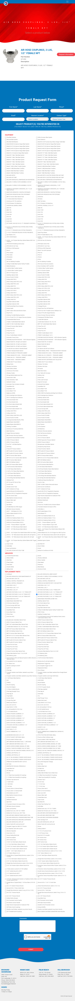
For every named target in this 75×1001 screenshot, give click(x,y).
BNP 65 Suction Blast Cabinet (14, 455)
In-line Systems (41, 426)
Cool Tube (40, 764)
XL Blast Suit (41, 768)
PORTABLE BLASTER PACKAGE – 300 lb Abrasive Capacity (21, 339)
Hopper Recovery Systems (13, 433)
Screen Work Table (11, 377)
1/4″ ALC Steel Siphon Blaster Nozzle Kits (17, 858)
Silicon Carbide (41, 560)
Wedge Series (10, 364)
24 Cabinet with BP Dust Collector (46, 348)
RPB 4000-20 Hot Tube (12, 246)
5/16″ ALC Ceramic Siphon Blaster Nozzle (17, 848)
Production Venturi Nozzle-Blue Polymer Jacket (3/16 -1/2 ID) (52, 876)
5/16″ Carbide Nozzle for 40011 (14, 875)
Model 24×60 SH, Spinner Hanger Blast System (18, 148)
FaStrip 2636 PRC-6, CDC (44, 411)
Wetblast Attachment (43, 500)
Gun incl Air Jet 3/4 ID (43, 705)
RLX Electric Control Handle (13, 902)
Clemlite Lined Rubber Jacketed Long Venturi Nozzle (19, 909)
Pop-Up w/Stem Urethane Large (45, 737)
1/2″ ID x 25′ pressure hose (44, 831)
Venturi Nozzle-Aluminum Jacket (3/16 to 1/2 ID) (50, 851)
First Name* (13, 107)
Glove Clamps (41, 670)
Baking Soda (10, 569)
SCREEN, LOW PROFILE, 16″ (13, 752)
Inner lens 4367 (10, 616)
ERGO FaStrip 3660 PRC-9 (44, 295)
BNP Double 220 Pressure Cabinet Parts (47, 637)
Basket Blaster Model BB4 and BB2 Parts (47, 598)
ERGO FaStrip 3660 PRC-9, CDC (14, 295)
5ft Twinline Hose (42, 837)
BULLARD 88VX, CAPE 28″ (44, 578)
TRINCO (9, 682)
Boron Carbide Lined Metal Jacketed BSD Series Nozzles (51, 911)
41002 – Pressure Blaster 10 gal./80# (16, 524)
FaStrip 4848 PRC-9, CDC (13, 284)
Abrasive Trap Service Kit (13, 779)
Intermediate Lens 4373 (12, 793)
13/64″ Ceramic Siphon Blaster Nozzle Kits (48, 861)
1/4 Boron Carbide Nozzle (13, 689)
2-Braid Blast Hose (42, 797)
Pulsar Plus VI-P (42, 326)
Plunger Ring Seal (11, 700)
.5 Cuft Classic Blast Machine (14, 475)
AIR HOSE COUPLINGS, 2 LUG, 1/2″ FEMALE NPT (37, 51)
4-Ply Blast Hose (11, 797)
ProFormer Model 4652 (43, 399)
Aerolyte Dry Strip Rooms (44, 446)
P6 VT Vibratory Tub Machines (45, 203)
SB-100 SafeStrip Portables (44, 261)
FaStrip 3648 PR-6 (11, 299)
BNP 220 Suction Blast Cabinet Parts (47, 629)
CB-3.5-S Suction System (44, 270)
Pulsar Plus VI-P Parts (43, 649)
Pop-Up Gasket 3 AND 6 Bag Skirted (46, 739)
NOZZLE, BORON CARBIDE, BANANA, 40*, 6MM (49, 744)
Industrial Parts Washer (43, 384)
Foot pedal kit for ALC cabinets (14, 661)
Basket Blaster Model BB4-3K (45, 422)
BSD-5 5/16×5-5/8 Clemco (44, 790)
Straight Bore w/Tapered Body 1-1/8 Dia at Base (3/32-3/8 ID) (21, 883)
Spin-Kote (40, 502)
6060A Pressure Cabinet (44, 442)
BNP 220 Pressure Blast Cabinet (14, 464)
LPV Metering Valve (42, 653)
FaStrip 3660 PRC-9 (11, 292)
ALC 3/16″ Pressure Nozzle (44, 888)
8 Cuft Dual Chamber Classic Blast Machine (48, 469)
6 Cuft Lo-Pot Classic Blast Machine (15, 471)
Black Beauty (41, 566)
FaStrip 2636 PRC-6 (11, 411)
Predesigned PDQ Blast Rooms (45, 317)
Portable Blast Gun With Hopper (14, 506)
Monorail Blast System (12, 139)
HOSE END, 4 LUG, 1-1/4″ (13, 587)
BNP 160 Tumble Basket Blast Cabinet (47, 324)
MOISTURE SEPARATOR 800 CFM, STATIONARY (18, 194)
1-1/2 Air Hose (41, 784)
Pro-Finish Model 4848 (12, 406)
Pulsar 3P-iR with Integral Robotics (46, 312)
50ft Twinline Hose (11, 839)
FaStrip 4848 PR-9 (11, 286)
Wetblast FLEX (10, 480)
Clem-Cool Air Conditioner (44, 486)
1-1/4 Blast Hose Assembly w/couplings (16, 777)
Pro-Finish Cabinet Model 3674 (45, 404)
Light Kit (9, 668)
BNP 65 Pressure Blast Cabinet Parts (47, 635)
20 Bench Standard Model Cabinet (15, 350)
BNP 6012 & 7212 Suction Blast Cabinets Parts (18, 635)
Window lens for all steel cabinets (46, 661)
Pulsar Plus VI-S (42, 330)
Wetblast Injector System (44, 540)
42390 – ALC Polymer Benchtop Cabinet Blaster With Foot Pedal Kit (21, 241)
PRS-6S (40, 257)
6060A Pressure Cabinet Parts (45, 620)
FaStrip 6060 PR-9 (42, 279)
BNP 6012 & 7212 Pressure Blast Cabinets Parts (49, 633)
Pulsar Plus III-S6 (42, 328)
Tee (39, 696)
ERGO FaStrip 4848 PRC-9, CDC (45, 286)
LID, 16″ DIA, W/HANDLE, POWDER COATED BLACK (19, 757)
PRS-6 (39, 259)
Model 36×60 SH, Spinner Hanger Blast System (49, 144)
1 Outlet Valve (10, 781)
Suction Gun (10, 502)
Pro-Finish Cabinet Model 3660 (14, 404)
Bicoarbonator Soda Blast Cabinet (46, 444)
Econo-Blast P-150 (11, 391)
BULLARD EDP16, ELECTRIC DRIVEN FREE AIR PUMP (51, 175)
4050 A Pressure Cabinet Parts (14, 622)
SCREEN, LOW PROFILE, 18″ (44, 752)
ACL (8, 680)
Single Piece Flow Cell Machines (45, 308)
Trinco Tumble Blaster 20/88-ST (14, 335)
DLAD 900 (9, 219)
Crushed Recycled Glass (12, 555)
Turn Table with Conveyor (44, 373)
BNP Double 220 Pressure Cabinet (46, 453)
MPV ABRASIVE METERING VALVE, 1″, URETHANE (19, 741)
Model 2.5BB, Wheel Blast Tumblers (15, 173)
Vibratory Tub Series (43, 364)
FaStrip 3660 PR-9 (42, 292)
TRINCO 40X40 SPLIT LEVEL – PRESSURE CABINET (50, 357)
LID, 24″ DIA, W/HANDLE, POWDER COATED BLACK (19, 759)
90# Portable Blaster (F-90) (44, 511)
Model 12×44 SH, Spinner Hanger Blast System (18, 150)
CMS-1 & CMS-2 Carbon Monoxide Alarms (48, 484)
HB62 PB (40, 207)
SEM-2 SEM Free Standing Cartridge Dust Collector (50, 393)
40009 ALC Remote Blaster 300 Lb (15, 522)
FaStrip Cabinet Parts (43, 605)
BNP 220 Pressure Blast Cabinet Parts (16, 629)
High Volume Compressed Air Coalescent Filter (49, 495)
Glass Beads (41, 562)
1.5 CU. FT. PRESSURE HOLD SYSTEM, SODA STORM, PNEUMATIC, (51, 227)
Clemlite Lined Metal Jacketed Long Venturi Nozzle (50, 909)
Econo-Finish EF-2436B (12, 417)
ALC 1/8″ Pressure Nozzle (44, 896)
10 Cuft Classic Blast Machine (14, 469)
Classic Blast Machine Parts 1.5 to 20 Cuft (17, 653)
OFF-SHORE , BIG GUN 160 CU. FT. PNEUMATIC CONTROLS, (21, 223)
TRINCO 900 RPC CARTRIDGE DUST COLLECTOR (49, 359)
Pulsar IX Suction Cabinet (44, 448)
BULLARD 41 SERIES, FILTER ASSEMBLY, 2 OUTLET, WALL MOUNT (52, 182)
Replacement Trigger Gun (44, 663)
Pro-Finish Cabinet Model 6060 (45, 406)
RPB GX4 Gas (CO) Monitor (44, 240)
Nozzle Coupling (11, 684)
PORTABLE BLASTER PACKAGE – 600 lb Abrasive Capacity (52, 337)
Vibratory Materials (42, 558)
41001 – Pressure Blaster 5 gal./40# (47, 522)
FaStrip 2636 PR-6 (11, 413)
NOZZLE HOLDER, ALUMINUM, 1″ (15, 716)
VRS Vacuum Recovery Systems (45, 264)
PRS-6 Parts (10, 614)
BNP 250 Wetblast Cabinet (13, 462)
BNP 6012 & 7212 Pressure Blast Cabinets (48, 457)
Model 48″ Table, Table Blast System (46, 162)
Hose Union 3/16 (11, 833)
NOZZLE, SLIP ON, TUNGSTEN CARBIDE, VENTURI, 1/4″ (51, 750)
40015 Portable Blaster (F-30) (45, 234)
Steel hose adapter (11, 837)
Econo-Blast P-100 (42, 391)
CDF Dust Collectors (43, 435)
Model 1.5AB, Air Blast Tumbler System (16, 166)
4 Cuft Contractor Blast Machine (14, 466)
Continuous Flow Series (12, 370)
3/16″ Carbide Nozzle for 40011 (14, 871)
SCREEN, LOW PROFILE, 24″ (13, 755)
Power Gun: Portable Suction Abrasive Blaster (49, 504)
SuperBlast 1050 (11, 388)
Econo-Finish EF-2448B (43, 275)
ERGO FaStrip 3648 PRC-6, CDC (14, 415)
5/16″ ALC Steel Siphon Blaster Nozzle (47, 844)
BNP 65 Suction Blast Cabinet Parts (15, 637)
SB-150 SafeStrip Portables (13, 261)
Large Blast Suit (10, 768)
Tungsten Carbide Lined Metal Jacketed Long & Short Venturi (21, 676)
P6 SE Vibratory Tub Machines (14, 203)
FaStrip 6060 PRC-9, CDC (44, 277)
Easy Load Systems (11, 548)
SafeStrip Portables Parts (44, 614)
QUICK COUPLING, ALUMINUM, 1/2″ (46, 718)
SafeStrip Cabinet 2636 (43, 397)
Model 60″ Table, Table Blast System (15, 162)
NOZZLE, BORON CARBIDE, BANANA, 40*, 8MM (18, 746)
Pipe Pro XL (9, 312)
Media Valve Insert (42, 700)
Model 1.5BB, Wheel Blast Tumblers (46, 173)
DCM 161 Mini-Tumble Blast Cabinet (15, 324)
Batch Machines (10, 431)
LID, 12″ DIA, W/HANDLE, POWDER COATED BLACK (50, 755)
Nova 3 (8, 250)
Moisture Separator (11, 831)
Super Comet (10, 543)
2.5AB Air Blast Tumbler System (14, 270)
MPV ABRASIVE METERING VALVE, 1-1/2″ (17, 744)
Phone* (61, 107)
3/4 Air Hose (41, 781)
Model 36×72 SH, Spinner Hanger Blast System (49, 146)
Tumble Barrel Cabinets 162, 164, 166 (47, 321)
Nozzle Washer (41, 682)
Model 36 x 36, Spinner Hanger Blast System (17, 153)
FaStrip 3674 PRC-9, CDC (44, 288)
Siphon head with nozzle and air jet (46, 824)
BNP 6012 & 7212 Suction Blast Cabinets (17, 457)
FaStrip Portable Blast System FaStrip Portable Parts (50, 610)
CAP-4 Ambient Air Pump (13, 489)
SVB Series (40, 196)
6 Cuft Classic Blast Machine (44, 471)
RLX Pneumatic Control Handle (14, 900)
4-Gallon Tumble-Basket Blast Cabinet (16, 321)
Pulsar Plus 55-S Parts (12, 646)
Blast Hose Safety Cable (43, 498)
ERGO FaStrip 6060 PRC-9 (44, 281)
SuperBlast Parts (11, 610)
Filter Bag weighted (42, 689)
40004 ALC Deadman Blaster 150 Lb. (16, 520)
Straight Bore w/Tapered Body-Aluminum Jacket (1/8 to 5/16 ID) (20, 856)
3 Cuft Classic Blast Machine (13, 473)
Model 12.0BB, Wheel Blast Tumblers (47, 168)
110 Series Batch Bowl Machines (14, 199)
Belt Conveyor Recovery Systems (15, 435)
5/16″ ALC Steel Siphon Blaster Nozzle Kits (17, 861)
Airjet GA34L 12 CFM (12, 707)
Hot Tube (9, 764)
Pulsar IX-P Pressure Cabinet (13, 448)
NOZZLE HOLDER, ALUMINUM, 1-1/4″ (47, 716)
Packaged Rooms (42, 306)
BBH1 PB (9, 210)
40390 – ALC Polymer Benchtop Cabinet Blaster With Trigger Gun (52, 537)
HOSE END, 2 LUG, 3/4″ (12, 589)
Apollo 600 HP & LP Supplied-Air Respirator (48, 491)
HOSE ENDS (41, 680)
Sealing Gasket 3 (42, 828)
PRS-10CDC (9, 255)
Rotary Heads (10, 308)
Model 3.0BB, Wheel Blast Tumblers (46, 170)
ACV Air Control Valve (12, 495)
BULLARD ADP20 (11, 175)
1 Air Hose (9, 786)
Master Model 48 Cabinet (44, 344)
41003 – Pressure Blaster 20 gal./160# (47, 524)
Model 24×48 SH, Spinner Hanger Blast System (49, 148)
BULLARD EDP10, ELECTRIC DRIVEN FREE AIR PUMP (51, 177)
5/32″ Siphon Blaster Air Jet (44, 853)
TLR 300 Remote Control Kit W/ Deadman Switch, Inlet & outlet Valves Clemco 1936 (51, 617)
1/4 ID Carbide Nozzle (12, 711)
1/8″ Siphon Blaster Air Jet (13, 853)
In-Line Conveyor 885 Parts (13, 605)
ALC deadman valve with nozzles (15, 828)
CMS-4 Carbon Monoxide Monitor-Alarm (16, 310)
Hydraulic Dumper (11, 382)
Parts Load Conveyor (43, 379)
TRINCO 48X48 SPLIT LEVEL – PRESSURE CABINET (19, 355)
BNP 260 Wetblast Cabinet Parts (45, 631)
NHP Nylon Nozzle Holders (44, 902)
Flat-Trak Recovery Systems (44, 433)
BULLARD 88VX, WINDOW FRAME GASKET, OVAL (18, 815)
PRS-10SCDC (10, 252)
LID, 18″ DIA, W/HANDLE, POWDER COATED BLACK (50, 757)
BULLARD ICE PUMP (12, 177)
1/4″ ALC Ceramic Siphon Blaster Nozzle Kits (48, 863)
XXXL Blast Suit (41, 770)
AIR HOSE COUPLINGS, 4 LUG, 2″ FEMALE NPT (49, 589)
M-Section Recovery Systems (45, 431)
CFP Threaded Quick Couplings (14, 911)
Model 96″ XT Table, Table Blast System (47, 153)
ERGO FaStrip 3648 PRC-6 (44, 413)
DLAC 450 (9, 214)
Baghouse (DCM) (11, 393)
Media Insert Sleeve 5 (12, 702)
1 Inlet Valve (10, 784)
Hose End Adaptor (11, 687)
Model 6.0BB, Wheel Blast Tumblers (15, 170)
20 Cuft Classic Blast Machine (45, 466)
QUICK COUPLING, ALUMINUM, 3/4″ (15, 720)
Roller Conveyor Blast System (45, 137)
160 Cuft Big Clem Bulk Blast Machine (47, 475)
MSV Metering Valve (11, 655)
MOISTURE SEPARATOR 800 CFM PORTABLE (49, 194)
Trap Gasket (10, 696)
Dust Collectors (41, 139)
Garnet (39, 555)
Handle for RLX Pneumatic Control (46, 904)
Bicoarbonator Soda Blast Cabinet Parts (16, 620)
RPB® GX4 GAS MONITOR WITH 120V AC (17, 761)
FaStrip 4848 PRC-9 (42, 284)
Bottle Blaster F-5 (42, 513)
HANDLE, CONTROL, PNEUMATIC (14, 583)
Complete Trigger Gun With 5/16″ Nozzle (17, 826)
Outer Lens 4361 (42, 793)
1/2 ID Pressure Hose (43, 833)
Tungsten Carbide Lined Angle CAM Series (48, 676)
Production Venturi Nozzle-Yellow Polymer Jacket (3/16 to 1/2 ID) (52, 866)
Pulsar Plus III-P (10, 328)
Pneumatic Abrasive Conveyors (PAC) (47, 506)
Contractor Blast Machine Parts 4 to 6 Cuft (48, 651)
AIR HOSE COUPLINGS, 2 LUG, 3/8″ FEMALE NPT (18, 596)
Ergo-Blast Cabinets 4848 (13, 301)
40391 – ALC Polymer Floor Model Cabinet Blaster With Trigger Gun (51, 530)
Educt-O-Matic (41, 546)
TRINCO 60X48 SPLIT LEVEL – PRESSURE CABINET (50, 353)
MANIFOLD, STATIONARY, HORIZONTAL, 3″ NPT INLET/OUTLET (49, 186)
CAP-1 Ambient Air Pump (44, 489)
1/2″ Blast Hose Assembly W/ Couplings (16, 775)
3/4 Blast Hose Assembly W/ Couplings (47, 775)
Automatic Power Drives (12, 337)
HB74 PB (9, 207)
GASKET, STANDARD (12, 727)
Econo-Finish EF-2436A (12, 277)
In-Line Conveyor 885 (43, 408)
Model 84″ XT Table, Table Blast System (47, 155)
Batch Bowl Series (42, 370)
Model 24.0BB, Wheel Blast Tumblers (47, 166)
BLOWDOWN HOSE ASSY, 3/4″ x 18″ (15, 735)
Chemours (40, 564)
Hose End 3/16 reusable (44, 835)
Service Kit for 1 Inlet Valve (44, 890)
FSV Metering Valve (42, 655)
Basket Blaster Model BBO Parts (14, 601)
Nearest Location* (37, 116)
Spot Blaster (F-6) (11, 234)
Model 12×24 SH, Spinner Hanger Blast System (49, 150)
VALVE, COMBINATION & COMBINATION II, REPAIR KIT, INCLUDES (51, 732)
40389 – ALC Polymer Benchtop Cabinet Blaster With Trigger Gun (21, 541)
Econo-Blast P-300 (42, 388)
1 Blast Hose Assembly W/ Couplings (47, 777)
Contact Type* (61, 116)
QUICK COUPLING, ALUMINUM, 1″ (46, 720)
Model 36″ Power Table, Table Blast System (48, 164)
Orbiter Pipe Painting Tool (44, 804)
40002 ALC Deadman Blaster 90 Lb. (15, 518)
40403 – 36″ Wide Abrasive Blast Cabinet (17, 527)
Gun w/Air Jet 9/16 (11, 705)
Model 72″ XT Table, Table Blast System (47, 157)
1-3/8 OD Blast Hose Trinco (44, 711)
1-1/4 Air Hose (41, 786)
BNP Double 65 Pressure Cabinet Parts (47, 640)
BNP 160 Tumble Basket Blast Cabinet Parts (17, 624)
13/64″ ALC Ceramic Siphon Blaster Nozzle (17, 846)
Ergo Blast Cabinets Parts (44, 607)
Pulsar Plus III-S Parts (12, 644)
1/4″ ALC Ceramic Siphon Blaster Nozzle (47, 846)
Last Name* (37, 107)
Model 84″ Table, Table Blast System (15, 157)
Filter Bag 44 (41, 691)
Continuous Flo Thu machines (14, 201)
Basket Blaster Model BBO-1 (13, 422)
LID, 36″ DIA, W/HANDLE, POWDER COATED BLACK (50, 759)
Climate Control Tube (12, 486)
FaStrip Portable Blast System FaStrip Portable (18, 264)
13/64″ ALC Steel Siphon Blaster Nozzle (16, 842)
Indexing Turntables (11, 426)
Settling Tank (41, 375)
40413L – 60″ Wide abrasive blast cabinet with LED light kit (21, 534)
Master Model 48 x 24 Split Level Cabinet (16, 344)
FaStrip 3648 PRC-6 (42, 297)
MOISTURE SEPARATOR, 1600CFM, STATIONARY (18, 192)
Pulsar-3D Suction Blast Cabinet (14, 326)
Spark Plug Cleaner (42, 232)
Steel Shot (9, 560)
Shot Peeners (41, 424)
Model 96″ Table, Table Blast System (15, 155)
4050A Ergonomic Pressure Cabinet (46, 440)
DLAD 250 (40, 221)
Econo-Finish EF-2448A (43, 415)
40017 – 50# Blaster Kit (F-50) (14, 511)
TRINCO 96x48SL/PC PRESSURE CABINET (17, 353)
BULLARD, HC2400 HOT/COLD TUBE (15, 550)
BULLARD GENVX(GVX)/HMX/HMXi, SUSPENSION (19, 819)
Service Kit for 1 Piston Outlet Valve (15, 888)
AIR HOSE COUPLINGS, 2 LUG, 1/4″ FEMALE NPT (49, 596)
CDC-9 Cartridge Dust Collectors (45, 395)
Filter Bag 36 (10, 693)
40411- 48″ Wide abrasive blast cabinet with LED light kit (51, 534)
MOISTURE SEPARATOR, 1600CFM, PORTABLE (49, 192)
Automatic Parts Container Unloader (15, 384)
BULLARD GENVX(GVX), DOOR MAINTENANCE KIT (19, 576)
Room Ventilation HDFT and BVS (46, 266)
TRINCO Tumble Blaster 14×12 (45, 335)
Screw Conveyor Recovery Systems (46, 315)
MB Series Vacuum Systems (13, 509)
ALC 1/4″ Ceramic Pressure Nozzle (15, 885)
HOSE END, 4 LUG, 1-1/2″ (44, 585)
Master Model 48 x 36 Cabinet (45, 341)
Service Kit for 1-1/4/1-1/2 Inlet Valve (47, 882)
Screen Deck (41, 377)
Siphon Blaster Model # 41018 (14, 513)
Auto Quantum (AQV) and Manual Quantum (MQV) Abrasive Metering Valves (21, 658)
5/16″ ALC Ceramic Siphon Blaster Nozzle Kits (18, 865)
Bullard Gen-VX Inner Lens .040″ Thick (16, 813)
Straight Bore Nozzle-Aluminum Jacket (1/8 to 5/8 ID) (20, 863)
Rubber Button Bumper (12, 898)
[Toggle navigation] (67, 1)
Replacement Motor (42, 668)
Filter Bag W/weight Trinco (13, 691)
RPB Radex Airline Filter (43, 243)
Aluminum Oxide (42, 569)
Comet (39, 548)
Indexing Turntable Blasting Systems (16, 315)
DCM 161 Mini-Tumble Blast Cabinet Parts (48, 624)
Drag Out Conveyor (42, 382)
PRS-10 (40, 255)
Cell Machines (41, 428)
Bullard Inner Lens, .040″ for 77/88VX (16, 810)
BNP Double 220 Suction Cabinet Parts (16, 640)
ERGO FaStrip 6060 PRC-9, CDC (14, 281)
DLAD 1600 (40, 216)
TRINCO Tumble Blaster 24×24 (45, 333)
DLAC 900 (9, 212)
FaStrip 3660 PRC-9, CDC (44, 290)
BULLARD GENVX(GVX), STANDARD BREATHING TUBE (20, 817)
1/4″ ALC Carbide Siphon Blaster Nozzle (47, 848)
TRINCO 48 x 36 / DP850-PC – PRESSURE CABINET (50, 355)
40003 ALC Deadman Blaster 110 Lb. (47, 518)
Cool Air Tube (41, 482)
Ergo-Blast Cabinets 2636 (44, 304)
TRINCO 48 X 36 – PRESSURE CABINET (16, 357)
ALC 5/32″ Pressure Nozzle (13, 892)
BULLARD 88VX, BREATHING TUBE (46, 815)
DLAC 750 (40, 212)
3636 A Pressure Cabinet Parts (45, 622)
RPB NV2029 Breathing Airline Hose (15, 243)
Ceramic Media (10, 566)
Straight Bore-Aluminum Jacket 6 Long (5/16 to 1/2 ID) (20, 890)
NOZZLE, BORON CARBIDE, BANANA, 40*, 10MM (49, 746)
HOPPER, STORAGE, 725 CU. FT (45, 205)
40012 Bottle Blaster (12, 237)
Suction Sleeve (10, 698)
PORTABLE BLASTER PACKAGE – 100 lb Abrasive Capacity (52, 339)
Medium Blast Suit (42, 766)
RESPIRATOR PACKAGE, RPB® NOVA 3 (16, 766)
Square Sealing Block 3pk (13, 835)
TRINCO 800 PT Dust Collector (14, 362)
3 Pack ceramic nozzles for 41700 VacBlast (17, 869)
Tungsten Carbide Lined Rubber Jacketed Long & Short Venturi (20, 673)
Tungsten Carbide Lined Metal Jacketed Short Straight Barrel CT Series (52, 673)
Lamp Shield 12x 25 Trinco (44, 702)
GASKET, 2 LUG (41, 727)
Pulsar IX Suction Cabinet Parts (45, 642)
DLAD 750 (40, 219)
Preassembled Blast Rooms (13, 319)
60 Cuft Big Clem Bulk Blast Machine (46, 477)
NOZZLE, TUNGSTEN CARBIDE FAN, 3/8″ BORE (49, 748)
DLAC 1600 (40, 210)
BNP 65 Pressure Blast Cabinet (45, 455)
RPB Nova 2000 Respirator (44, 248)
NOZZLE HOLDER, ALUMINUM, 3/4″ (46, 713)
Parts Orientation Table (12, 379)
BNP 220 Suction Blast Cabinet (45, 462)
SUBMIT (30, 949)
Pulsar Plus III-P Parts (12, 649)
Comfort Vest (10, 484)
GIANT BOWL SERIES (12, 368)
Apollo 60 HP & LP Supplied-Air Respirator (17, 493)
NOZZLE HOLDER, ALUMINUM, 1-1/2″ (16, 718)
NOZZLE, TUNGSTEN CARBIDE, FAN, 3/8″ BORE (18, 748)
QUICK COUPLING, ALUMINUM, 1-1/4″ (16, 722)
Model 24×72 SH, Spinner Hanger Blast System (18, 146)
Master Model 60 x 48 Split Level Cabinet (16, 341)
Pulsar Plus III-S (10, 333)
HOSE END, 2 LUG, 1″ (43, 587)
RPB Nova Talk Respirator (13, 248)
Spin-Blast (9, 504)
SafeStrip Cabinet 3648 (12, 275)
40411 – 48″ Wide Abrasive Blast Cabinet (17, 529)
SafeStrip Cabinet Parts (43, 601)
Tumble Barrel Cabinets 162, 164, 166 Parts (17, 626)
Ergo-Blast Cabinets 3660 (44, 301)
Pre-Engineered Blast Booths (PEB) (15, 420)
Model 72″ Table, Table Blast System (15, 159)
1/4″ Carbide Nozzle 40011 (13, 873)
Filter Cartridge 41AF (43, 819)
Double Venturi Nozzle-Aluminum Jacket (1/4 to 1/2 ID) (51, 871)
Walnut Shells (10, 558)
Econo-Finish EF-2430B (43, 417)
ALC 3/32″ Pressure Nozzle (13, 896)
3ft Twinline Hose (42, 839)
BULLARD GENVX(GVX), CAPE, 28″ (15, 822)
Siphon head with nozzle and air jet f (15, 824)
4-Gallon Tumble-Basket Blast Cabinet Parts (48, 626)
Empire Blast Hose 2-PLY (12, 598)
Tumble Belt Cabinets (43, 319)
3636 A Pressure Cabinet (13, 440)
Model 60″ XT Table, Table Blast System (47, 159)
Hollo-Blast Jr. (41, 509)
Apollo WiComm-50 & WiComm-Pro (15, 491)
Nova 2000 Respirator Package (45, 761)
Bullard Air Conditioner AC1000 (45, 550)
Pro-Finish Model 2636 (12, 402)
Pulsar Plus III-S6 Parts (43, 646)
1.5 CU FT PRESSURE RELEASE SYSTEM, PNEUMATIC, (20, 232)
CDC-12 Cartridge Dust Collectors (15, 397)
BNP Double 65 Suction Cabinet (14, 451)
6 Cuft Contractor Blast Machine (45, 464)
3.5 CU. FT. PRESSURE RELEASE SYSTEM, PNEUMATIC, (51, 230)
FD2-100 (9, 216)
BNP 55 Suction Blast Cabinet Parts (15, 196)
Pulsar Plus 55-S (11, 330)
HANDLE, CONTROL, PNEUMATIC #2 (46, 581)
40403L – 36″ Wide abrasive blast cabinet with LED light (20, 537)
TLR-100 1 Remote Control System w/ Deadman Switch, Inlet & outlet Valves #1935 (21, 879)
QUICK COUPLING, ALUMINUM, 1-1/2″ (47, 722)
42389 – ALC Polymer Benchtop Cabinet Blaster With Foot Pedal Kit (52, 237)
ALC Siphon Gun (11, 663)
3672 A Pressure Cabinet (44, 437)
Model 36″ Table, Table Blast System (15, 164)
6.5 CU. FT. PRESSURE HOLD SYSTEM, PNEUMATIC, (19, 230)
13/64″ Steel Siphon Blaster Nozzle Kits (47, 855)
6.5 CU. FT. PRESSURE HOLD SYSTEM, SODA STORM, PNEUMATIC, (51, 224)
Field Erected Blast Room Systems (15, 306)
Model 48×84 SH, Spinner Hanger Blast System (18, 144)
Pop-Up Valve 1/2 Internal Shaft (14, 790)
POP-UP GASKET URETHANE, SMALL (16, 737)
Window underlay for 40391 (13, 665)
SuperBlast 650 (10, 386)
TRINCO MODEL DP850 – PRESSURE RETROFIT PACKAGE (52, 350)
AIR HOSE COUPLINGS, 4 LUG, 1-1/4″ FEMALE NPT (50, 592)
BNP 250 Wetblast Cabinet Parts (14, 631)
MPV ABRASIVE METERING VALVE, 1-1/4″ (48, 741)
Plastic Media (10, 562)
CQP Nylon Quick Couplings (13, 907)
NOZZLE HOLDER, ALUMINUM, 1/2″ (15, 713)
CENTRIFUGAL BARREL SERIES (14, 205)
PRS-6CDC (9, 259)
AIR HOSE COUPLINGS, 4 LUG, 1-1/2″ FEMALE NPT (19, 592)
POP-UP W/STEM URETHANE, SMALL (47, 735)
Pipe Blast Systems (11, 137)
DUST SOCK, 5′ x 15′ (12, 729)
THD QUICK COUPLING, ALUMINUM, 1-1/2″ (48, 725)
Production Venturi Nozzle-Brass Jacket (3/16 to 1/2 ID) (51, 869)
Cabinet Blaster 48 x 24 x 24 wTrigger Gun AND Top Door (52, 532)
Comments (23, 918)
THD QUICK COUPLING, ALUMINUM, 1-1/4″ (17, 725)
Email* (13, 116)
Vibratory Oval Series (12, 366)
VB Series (40, 199)
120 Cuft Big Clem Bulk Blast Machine (16, 477)
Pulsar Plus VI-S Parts (43, 644)
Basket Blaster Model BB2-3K (14, 424)
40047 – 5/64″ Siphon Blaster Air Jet (16, 851)
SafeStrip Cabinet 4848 (43, 272)
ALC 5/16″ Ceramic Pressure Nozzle (46, 879)
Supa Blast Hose (42, 898)
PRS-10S (40, 252)
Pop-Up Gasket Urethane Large (14, 739)
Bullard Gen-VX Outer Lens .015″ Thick (47, 810)
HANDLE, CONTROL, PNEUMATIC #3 (15, 581)
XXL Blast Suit (10, 770)
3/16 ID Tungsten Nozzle (44, 687)
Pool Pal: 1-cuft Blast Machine (14, 444)
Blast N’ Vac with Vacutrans (44, 250)
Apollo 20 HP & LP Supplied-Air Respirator (48, 493)
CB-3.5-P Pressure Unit (12, 272)
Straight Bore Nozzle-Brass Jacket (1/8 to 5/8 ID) (50, 858)
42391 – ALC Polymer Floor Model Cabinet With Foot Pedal (21, 532)
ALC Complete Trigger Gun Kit (45, 665)
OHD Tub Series (41, 201)
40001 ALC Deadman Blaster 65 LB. (46, 515)
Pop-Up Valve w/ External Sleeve (14, 788)
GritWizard (9, 574)
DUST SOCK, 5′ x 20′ (43, 729)
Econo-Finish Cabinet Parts (13, 607)
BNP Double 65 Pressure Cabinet (46, 451)
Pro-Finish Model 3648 (43, 402)
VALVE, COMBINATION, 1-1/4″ (14, 731)
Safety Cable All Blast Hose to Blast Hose (47, 773)
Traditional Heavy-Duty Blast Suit (46, 480)
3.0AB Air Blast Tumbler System (45, 268)
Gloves (8, 773)
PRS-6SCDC (9, 257)
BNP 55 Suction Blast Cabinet (14, 460)
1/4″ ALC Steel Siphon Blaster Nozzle (16, 844)
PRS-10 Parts (41, 612)
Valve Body (40, 693)
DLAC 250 (40, 214)
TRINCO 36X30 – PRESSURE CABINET (16, 359)
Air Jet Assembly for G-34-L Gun (14, 709)
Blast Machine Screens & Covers (14, 498)
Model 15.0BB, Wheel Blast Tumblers (15, 168)
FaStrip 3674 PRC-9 (11, 290)
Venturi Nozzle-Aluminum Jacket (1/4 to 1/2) (49, 885)
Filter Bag (9, 670)
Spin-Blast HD (41, 543)
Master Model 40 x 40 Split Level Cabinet (16, 346)
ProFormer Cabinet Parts (13, 603)
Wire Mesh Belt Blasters (12, 141)
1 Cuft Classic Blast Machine (44, 473)
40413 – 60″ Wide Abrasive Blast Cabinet (48, 527)
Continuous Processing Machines (15, 428)
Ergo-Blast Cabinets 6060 (44, 299)
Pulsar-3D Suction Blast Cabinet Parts (16, 651)
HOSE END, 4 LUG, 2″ (12, 585)
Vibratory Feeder (11, 373)
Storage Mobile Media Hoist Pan (14, 375)
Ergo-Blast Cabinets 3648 (13, 304)
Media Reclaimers (11, 266)
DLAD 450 (9, 221)
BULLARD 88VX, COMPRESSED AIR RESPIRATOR (50, 179)
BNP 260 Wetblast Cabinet (44, 460)
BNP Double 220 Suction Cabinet (15, 453)
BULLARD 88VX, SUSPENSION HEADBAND (48, 817)
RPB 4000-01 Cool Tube (44, 246)
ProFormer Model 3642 (12, 399)
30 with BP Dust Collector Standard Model (17, 348)
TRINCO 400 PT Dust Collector (45, 362)
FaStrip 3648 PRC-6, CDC (13, 297)
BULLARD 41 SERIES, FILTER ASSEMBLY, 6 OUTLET (19, 182)
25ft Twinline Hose (42, 842)
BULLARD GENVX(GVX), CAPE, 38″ (46, 822)
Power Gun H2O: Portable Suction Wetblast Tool (49, 310)
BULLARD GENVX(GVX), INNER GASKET (47, 574)
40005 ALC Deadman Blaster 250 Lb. (47, 520)
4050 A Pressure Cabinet (13, 442)
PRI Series (40, 368)
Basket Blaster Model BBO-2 (44, 420)
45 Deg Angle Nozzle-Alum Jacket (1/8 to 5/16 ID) (50, 873)
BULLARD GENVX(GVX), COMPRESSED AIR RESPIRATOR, (20, 179)
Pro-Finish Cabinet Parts (44, 603)
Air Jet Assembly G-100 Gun (44, 707)
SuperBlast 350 (41, 386)
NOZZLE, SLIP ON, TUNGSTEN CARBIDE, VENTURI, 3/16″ (20, 750)
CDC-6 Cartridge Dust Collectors (14, 395)
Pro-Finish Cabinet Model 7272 (14, 408)
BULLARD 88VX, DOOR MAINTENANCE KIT (48, 813)
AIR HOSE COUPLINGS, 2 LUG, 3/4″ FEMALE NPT (18, 594)
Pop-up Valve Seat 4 (43, 788)
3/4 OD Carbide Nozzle (43, 709)
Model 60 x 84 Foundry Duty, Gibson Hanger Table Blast (51, 141)
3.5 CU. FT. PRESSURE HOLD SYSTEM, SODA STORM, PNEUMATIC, (20, 227)
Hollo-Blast (9, 546)
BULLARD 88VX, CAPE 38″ (13, 578)
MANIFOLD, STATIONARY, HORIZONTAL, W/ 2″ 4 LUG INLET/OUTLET (19, 189)
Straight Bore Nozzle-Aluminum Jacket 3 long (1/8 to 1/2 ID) (52, 893)
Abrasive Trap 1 (41, 779)
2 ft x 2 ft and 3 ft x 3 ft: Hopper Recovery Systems (19, 317)
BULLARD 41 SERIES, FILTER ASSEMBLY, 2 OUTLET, (19, 185)
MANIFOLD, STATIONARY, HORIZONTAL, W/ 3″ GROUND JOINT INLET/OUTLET (51, 189)
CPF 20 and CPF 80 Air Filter (14, 482)
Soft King (9, 446)
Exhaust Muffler (42, 907)
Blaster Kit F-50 (10, 515)
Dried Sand (9, 564)
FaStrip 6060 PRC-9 (11, 279)
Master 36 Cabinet (42, 346)
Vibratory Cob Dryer (42, 366)
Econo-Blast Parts (11, 612)
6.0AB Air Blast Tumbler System (14, 268)
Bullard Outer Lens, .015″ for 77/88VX (47, 808)
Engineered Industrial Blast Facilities (15, 437)
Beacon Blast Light (11, 500)
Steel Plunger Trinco (43, 698)
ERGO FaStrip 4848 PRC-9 (13, 288)
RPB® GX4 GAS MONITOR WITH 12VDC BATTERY (50, 583)
